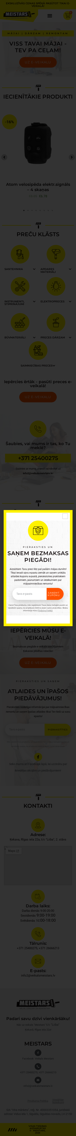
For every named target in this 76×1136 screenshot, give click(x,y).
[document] (38, 568)
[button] (65, 516)
